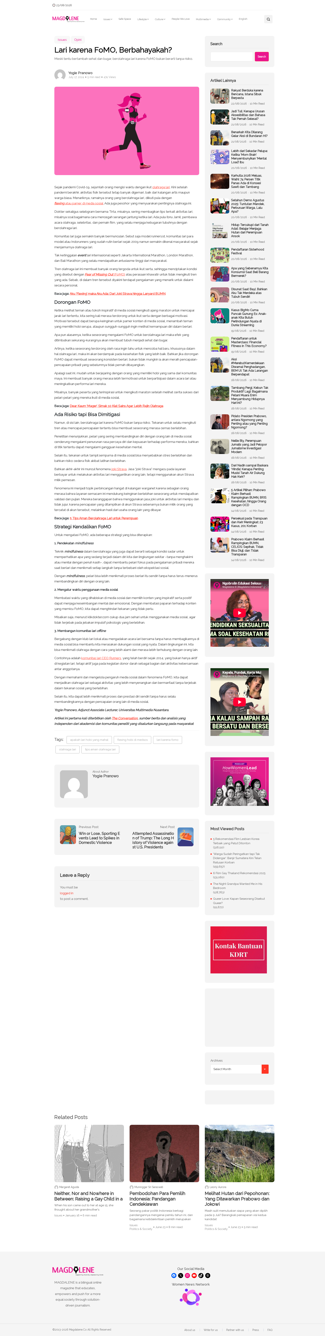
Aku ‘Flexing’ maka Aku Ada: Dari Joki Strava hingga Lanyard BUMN (118, 293)
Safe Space (124, 18)
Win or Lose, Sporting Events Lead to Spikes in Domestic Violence (99, 838)
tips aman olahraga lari (100, 749)
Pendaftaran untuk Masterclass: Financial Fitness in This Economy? (249, 342)
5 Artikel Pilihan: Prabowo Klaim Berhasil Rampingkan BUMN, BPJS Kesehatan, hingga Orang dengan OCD (249, 497)
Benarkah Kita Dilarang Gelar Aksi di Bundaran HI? (249, 134)
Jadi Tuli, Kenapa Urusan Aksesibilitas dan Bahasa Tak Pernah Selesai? (248, 115)
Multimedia (202, 19)
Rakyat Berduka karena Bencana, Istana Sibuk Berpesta (247, 94)
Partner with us (235, 1330)
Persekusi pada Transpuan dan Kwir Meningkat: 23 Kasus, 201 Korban (249, 522)
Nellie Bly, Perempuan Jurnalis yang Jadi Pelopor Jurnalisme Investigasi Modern (249, 446)
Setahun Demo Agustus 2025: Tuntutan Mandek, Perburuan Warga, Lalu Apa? (247, 205)
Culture (159, 19)
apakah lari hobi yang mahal (89, 740)
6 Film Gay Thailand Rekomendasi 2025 (239, 873)
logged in (66, 893)
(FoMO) (105, 274)
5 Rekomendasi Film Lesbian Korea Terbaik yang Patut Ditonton (236, 841)
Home (93, 18)
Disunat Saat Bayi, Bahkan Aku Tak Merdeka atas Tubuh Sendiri (249, 292)
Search (216, 44)
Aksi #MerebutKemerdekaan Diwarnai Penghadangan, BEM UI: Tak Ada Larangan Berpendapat (249, 367)
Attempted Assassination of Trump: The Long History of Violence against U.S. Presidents (153, 840)
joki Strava (119, 469)
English (243, 18)
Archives (216, 1060)
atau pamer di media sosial (78, 203)
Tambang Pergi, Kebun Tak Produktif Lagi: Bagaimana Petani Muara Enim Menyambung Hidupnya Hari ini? (249, 395)
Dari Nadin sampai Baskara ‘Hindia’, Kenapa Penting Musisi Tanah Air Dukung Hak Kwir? (249, 471)
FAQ (270, 1330)
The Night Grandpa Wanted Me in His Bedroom (237, 886)
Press (255, 1330)
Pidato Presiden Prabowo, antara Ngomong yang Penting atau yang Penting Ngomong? (249, 421)
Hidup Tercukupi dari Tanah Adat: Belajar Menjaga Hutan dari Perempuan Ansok (250, 230)
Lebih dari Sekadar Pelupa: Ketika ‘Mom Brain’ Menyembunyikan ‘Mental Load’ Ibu (249, 156)
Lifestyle (142, 19)
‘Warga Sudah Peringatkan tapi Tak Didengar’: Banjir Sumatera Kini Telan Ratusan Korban (237, 858)
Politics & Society (141, 1229)
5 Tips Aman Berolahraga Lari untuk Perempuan (104, 518)
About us (189, 1330)
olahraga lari (161, 187)
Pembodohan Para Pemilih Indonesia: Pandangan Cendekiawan (157, 1199)
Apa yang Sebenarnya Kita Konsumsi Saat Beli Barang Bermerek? (250, 272)
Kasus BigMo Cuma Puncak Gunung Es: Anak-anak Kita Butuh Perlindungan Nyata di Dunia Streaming (249, 317)
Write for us (211, 1330)
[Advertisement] (239, 1017)
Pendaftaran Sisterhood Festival (247, 251)
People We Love (181, 18)
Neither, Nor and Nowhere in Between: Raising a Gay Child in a (88, 1196)
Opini (77, 40)
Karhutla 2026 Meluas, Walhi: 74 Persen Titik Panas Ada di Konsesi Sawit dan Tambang (246, 181)
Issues (106, 19)
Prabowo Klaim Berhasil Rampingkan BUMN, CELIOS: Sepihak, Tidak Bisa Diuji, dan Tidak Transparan (247, 546)
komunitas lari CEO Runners (101, 658)
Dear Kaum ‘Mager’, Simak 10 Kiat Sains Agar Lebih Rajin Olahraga (116, 406)
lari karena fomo (167, 740)
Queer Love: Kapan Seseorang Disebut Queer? (239, 901)
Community (224, 19)
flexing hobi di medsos (132, 740)
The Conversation (125, 718)
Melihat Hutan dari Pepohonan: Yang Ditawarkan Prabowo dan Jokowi (237, 1199)
